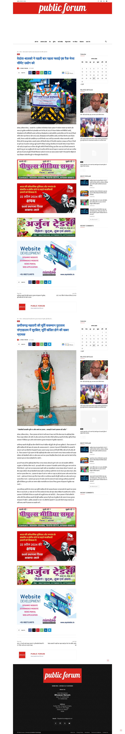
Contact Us (105, 732)
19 (90, 75)
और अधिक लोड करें (93, 219)
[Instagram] (101, 1)
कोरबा (20, 52)
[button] (106, 42)
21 (98, 75)
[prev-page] (81, 170)
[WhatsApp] (41, 72)
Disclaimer (87, 732)
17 (82, 75)
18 (86, 75)
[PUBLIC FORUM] (18, 68)
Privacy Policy (80, 732)
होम (17, 52)
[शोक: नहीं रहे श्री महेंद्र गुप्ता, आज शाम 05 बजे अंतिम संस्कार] (94, 103)
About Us (72, 732)
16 (106, 72)
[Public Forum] (62, 8)
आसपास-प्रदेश (43, 41)
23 (106, 75)
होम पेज (36, 41)
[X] (104, 1)
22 (102, 75)
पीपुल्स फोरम (67, 41)
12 (90, 72)
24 (82, 78)
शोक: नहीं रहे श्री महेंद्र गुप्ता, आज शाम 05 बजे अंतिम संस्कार (92, 114)
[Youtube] (106, 1)
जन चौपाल (75, 41)
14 (98, 72)
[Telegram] (49, 72)
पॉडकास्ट (82, 41)
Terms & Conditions (96, 732)
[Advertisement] (62, 27)
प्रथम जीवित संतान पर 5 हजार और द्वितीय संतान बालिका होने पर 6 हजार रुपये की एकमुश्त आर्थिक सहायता (98, 201)
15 (102, 72)
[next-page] (84, 170)
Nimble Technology (36, 732)
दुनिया (54, 41)
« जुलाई (82, 84)
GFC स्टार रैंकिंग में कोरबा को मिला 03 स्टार (66, 295)
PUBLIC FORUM (24, 68)
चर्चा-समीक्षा (60, 41)
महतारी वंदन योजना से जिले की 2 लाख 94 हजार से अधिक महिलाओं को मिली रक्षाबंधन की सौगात (98, 193)
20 (94, 75)
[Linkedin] (45, 72)
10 (82, 72)
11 (86, 72)
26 (90, 78)
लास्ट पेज (88, 41)
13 (94, 72)
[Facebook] (98, 1)
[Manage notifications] (121, 730)
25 (86, 78)
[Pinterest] (38, 72)
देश (50, 41)
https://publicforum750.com (37, 308)
